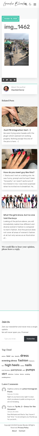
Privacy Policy (23, 428)
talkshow (10, 374)
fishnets (31, 361)
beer (8, 356)
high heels (12, 365)
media (22, 365)
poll (24, 370)
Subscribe (31, 339)
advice (4, 356)
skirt (4, 373)
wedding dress (6, 377)
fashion (23, 360)
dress (24, 355)
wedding (27, 374)
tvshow (16, 374)
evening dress (9, 360)
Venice (22, 374)
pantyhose (16, 370)
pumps (30, 369)
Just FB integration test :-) (17, 130)
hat (3, 365)
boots (17, 356)
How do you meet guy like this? (18, 172)
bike (12, 356)
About (14, 431)
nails (28, 365)
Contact (22, 431)
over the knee (6, 370)
